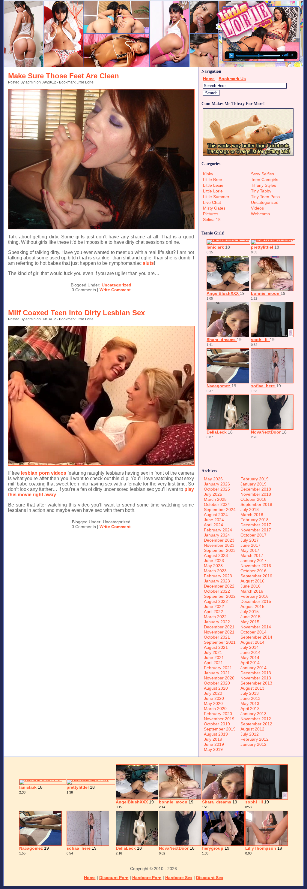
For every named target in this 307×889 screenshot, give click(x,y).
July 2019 (213, 739)
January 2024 (217, 535)
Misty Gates (214, 208)
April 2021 (213, 662)
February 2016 (254, 596)
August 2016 (252, 581)
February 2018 (254, 519)
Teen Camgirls (264, 179)
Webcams (260, 213)
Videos (257, 208)
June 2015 (250, 616)
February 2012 (254, 739)
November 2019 (219, 718)
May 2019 (213, 749)
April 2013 (250, 708)
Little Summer (216, 196)
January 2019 (253, 484)
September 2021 (220, 642)
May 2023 (213, 565)
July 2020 (213, 693)
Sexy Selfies (262, 173)
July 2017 (249, 540)
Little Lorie (213, 191)
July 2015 (249, 611)
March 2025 (215, 499)
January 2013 (253, 713)
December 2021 (219, 626)
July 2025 (213, 494)
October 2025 (217, 489)
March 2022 (215, 616)
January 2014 (253, 667)
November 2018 (255, 494)
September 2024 (220, 509)
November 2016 (255, 565)
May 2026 (213, 478)
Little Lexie (213, 185)
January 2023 (217, 581)
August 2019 (216, 734)
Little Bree (212, 179)
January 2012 (253, 744)
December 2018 (255, 489)
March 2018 (251, 514)
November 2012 (255, 718)
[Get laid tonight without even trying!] (248, 154)
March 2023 (215, 570)
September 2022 (220, 596)
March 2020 (215, 708)
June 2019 (214, 744)
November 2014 (255, 626)
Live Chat (212, 202)
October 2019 (217, 723)
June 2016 (250, 586)
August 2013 (252, 688)
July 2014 (249, 647)
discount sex (209, 877)
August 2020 (216, 688)
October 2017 (253, 535)
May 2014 (249, 657)
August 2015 (252, 606)
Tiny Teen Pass (265, 196)
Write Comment (115, 289)
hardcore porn (147, 877)
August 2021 (216, 647)
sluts (148, 263)
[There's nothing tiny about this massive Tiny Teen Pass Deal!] (153, 65)
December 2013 (255, 672)
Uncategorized (116, 285)
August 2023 (216, 555)
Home (209, 78)
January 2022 (217, 621)
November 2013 (255, 678)
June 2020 (214, 698)
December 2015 (255, 601)
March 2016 (251, 591)
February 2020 (218, 713)
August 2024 (216, 514)
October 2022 (217, 591)
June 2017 (250, 545)
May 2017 (249, 550)
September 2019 (220, 729)
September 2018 (256, 504)
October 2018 (253, 499)
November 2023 (219, 545)
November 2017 (255, 530)
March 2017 (251, 555)
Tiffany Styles (263, 185)
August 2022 (216, 601)
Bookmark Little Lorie (76, 82)
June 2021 (214, 657)
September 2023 (220, 550)
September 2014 (256, 637)
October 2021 (217, 637)
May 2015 (249, 621)
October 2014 (253, 632)
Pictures (210, 213)
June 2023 (214, 560)
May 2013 (249, 703)
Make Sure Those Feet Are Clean (63, 76)
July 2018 (249, 509)
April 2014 (250, 662)
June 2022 (214, 606)
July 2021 (213, 652)
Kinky (208, 173)
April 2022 (213, 611)
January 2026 (217, 484)
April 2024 (213, 524)
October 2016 (253, 570)
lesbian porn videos (43, 473)
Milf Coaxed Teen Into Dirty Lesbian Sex (76, 313)
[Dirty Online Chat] (101, 227)
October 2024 (217, 504)
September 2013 (256, 683)
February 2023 (218, 575)
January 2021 (217, 672)
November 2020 (219, 678)
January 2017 (253, 560)
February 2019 (254, 478)
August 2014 (252, 642)
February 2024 (218, 530)
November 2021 (219, 632)
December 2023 (219, 540)
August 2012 (252, 729)
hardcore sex (178, 877)
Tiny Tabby (261, 191)
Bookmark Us (232, 78)
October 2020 (217, 683)
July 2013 (249, 693)
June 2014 (250, 652)
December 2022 (219, 586)
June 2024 (214, 519)
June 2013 (250, 698)
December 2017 (255, 524)
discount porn (114, 877)
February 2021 (218, 667)
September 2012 (256, 723)
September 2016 (256, 575)
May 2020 (213, 703)
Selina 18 (212, 219)
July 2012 (249, 734)
